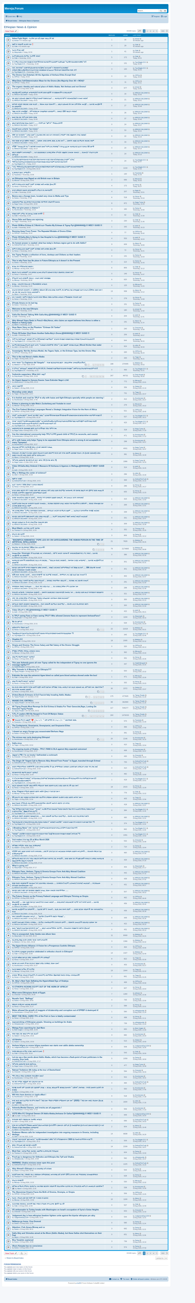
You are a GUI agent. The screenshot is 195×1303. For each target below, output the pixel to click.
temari (16, 40)
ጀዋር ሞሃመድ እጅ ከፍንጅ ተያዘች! (24, 1145)
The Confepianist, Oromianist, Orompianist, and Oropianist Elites (41, 726)
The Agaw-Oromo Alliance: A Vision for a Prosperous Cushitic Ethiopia (43, 946)
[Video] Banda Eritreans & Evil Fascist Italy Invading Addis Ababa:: (41, 695)
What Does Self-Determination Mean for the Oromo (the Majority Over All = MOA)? (48, 81)
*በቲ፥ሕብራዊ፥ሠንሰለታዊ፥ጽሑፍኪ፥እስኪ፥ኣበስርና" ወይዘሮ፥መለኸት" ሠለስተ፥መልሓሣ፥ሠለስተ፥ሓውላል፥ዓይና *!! (53, 822)
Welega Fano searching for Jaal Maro (28, 1028)
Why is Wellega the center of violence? (29, 473)
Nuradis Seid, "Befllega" (23, 998)
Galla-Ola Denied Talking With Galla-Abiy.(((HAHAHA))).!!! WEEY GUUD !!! (44, 315)
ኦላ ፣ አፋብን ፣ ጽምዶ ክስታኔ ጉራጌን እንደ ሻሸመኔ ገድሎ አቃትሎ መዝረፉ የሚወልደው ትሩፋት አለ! (47, 297)
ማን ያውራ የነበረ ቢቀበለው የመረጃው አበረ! (27, 1076)
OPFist (16, 77)
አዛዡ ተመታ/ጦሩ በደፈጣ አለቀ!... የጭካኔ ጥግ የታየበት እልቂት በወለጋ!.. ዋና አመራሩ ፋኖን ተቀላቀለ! (48, 498)
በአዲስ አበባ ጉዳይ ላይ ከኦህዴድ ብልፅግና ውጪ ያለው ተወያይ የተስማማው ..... (40, 890)
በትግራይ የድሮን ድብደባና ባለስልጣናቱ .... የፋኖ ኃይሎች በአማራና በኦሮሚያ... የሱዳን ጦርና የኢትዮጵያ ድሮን (50, 816)
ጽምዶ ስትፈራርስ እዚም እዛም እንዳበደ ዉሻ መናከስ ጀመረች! (34, 184)
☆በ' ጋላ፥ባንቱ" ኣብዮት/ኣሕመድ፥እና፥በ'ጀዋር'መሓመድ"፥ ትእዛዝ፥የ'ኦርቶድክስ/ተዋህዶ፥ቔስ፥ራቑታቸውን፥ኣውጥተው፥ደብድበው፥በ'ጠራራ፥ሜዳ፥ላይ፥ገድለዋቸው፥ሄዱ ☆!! (44, 69)
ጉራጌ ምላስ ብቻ (18, 50)
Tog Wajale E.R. (19, 64)
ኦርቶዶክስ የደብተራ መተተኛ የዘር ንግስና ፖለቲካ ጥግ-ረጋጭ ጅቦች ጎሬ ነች (38, 1204)
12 (97, 376)
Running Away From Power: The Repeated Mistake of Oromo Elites (41, 231)
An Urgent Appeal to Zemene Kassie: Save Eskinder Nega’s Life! (40, 380)
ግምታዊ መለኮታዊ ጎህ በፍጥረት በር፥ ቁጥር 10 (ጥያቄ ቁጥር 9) (34, 460)
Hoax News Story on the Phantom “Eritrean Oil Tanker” (36, 327)
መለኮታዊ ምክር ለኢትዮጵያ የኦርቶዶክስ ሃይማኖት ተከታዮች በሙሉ (36, 202)
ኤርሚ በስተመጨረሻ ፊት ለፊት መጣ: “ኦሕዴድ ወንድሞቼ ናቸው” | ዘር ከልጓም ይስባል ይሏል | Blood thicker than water (56, 345)
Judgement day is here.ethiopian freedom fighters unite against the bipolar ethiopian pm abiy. (53, 1215)
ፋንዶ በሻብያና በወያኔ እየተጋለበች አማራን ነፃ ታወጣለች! (32, 190)
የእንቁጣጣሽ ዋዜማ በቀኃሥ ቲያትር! (25, 772)
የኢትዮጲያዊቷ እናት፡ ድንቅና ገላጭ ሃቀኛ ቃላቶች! (29, 940)
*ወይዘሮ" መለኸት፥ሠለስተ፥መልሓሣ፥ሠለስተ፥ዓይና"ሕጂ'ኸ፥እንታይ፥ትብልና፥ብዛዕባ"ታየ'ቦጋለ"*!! (46, 834)
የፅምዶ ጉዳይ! (17, 479)
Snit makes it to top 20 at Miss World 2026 (30, 840)
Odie (16, 46)
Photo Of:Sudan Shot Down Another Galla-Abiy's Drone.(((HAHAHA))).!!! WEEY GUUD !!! (50, 333)
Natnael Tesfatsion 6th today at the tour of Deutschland (36, 1070)
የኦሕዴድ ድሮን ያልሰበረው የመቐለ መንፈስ (27, 1119)
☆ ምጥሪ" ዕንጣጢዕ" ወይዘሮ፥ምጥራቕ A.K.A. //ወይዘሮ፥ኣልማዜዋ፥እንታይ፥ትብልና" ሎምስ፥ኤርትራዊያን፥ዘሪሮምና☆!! (55, 368)
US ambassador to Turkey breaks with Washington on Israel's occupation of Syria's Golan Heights (55, 1210)
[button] (139, 31)
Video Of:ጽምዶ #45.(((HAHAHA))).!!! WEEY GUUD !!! (34, 610)
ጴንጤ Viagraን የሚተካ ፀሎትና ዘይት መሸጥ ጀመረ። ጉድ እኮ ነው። (36, 791)
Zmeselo (17, 329)
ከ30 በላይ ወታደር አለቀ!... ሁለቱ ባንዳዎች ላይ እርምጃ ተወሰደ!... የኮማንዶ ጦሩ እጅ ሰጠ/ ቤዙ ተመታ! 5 (49, 575)
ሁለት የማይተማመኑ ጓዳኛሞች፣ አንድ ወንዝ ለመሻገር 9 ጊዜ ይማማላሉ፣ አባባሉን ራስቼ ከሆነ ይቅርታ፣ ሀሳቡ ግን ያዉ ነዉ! (55, 767)
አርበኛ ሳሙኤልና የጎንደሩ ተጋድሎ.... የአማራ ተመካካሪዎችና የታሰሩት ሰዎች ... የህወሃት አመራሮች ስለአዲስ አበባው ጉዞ (54, 922)
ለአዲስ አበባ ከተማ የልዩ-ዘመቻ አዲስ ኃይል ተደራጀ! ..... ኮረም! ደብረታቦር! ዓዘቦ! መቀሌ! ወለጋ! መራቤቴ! (49, 516)
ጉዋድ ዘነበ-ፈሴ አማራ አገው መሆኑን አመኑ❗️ (28, 1051)
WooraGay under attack (22, 392)
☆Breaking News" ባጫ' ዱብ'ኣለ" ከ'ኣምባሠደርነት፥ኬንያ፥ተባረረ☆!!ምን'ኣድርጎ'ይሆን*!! (44, 828)
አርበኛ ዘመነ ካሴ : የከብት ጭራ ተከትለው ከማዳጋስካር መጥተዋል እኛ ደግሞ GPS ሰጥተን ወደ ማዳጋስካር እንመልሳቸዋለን (55, 1174)
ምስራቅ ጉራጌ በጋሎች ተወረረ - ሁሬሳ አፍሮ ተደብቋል (31, 278)
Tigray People (19, 671)
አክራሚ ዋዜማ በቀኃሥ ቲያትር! (23, 657)
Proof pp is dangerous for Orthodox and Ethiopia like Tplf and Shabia (43, 1157)
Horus (16, 186)
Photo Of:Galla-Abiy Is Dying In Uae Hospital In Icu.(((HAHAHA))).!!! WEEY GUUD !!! (48, 237)
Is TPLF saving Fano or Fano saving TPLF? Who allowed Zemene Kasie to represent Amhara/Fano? (56, 616)
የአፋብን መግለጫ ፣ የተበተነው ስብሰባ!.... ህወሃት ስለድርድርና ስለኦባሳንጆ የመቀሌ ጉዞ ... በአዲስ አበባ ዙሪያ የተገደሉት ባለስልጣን (57, 592)
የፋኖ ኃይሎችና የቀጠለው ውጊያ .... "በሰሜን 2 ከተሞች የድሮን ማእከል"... (38, 916)
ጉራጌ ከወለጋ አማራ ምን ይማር (23, 969)
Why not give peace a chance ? (26, 208)
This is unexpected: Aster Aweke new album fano (34, 934)
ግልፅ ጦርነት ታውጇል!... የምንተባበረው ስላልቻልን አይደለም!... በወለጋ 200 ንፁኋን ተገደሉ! (44, 111)
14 (103, 376)
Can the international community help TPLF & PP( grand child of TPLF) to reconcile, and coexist (55, 434)
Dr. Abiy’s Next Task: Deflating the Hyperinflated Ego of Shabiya (40, 981)
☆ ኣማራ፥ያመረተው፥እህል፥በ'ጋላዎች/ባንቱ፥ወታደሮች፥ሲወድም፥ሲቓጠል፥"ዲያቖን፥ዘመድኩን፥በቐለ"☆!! (49, 62)
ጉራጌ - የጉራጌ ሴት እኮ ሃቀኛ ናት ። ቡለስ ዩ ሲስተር (30, 1198)
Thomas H (18, 530)
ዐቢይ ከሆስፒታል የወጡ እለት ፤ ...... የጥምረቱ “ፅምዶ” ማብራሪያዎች (37, 123)
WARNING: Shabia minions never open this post (33, 1163)
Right (137, 190)
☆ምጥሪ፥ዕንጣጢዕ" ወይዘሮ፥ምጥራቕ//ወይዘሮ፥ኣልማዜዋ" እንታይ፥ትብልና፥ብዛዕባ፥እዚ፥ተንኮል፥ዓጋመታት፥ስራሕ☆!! (53, 339)
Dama (16, 198)
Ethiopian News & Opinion (20, 27)
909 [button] (162, 31)
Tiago (16, 221)
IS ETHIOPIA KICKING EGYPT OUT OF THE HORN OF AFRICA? (40, 987)
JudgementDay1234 (21, 1047)
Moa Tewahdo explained (22, 1240)
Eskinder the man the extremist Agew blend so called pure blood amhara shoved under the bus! (54, 675)
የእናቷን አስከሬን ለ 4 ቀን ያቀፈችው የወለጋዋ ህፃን (30, 522)
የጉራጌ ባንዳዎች (18, 1180)
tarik (15, 227)
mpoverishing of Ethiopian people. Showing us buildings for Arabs (42, 1022)
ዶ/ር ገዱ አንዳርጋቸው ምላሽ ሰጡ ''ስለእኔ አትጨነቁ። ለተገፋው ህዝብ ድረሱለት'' (40, 598)
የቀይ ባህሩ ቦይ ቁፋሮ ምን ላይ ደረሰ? (25, 1034)
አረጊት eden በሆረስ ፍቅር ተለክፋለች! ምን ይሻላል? (31, 957)
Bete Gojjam (18, 1030)
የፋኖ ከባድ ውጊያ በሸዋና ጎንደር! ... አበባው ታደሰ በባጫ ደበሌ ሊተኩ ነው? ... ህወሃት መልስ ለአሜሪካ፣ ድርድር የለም (53, 141)
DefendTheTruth (20, 245)
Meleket (17, 364)
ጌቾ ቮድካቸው (17, 1040)
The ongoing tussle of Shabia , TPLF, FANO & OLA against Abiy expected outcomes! (49, 749)
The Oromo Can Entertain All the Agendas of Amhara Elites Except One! (44, 75)
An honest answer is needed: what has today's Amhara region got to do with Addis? (49, 243)
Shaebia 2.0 (17, 639)
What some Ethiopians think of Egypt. (29, 993)
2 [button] (147, 31)
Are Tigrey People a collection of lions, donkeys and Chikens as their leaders (46, 255)
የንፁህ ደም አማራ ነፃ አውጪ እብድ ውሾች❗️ (28, 214)
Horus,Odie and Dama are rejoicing (27, 219)
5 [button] (156, 31)
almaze (137, 993)
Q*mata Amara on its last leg (24, 303)
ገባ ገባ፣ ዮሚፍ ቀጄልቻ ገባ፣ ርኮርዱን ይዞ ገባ (27, 1082)
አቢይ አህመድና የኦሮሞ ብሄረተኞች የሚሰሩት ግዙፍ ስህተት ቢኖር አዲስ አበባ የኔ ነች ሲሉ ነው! (45, 785)
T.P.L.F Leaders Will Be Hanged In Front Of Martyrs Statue (37, 714)
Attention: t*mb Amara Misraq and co (28, 1227)
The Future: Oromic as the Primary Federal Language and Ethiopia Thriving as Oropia (50, 896)
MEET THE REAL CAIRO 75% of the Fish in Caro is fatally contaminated (44, 1016)
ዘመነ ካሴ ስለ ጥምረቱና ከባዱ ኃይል (24, 117)
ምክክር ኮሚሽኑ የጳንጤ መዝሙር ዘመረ (26, 651)
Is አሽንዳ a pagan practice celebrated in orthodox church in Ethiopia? (42, 952)
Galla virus (17, 743)
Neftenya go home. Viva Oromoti (26, 1221)
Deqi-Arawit (18, 376)
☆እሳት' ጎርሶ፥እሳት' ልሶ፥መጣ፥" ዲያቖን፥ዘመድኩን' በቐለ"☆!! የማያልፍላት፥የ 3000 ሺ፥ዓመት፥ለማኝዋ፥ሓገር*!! (52, 1139)
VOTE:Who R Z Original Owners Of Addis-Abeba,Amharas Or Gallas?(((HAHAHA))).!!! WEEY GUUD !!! (56, 1113)
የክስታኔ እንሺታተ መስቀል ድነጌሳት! (24, 1004)
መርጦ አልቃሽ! (17, 386)
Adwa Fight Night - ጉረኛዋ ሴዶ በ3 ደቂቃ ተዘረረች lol (33, 38)
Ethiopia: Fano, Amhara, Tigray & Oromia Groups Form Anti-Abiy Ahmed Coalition (48, 871)
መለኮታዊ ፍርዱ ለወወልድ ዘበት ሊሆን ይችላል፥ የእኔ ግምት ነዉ (34, 428)
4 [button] (153, 31)
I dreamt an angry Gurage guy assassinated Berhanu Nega (38, 731)
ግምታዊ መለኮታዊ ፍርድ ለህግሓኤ (24, 1064)
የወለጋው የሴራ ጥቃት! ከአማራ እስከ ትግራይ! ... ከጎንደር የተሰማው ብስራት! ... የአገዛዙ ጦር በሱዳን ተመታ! (50, 580)
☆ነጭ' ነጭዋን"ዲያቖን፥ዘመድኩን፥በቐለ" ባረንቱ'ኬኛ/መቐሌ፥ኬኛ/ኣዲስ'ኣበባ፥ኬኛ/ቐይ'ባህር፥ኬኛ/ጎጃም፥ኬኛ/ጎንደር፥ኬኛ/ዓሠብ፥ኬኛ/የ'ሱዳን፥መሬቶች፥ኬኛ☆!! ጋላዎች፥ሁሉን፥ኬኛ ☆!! (54, 422)
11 (94, 376)
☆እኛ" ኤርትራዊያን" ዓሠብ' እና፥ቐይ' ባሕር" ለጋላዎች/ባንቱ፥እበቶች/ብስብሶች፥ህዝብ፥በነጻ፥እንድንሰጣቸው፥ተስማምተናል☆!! (57, 415)
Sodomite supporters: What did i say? (29, 374)
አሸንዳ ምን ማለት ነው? (20, 627)
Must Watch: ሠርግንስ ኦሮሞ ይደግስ (26, 528)
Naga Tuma (18, 204)
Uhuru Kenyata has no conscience (27, 1246)
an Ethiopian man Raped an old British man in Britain (36, 178)
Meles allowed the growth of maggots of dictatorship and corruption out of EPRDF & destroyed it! (55, 1010)
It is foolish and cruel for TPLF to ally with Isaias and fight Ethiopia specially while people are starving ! (58, 398)
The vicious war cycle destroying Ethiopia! (31, 737)
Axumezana (18, 210)
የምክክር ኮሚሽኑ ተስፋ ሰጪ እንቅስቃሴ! (26, 845)
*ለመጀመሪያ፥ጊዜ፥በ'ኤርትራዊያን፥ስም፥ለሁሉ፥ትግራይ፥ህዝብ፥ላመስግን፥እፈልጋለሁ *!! (43, 633)
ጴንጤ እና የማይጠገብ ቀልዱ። (22, 266)
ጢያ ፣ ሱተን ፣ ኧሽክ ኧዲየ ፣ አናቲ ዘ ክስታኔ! (27, 484)
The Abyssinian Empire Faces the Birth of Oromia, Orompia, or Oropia (43, 1192)
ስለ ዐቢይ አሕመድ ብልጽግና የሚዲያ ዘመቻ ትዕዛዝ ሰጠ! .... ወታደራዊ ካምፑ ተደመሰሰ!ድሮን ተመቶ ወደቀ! (50, 98)
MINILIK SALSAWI (20, 94)
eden (16, 347)
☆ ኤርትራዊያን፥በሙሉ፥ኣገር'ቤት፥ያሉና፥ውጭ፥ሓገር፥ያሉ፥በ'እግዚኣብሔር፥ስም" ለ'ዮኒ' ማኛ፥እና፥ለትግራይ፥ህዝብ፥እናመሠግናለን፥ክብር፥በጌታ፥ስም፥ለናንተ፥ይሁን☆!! (43, 160)
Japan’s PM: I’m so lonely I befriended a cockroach (35, 755)
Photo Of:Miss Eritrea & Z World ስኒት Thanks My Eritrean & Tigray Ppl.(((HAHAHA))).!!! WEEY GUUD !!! (57, 225)
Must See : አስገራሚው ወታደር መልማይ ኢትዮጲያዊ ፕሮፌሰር (35, 1151)
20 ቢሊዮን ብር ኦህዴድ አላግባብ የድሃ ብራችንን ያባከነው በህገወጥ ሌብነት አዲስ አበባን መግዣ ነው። (47, 797)
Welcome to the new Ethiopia (25, 309)
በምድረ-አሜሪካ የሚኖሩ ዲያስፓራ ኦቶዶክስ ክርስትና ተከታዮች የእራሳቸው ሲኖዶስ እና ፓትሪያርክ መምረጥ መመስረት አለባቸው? (58, 1186)
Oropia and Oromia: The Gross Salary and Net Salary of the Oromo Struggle (45, 645)
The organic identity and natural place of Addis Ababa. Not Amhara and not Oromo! (49, 87)
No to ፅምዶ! (17, 622)
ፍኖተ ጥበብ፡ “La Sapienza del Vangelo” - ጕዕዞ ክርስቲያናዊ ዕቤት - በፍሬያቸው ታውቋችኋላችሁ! (48, 362)
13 (100, 376)
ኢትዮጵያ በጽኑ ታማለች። (21, 173)
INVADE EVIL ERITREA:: (23, 701)
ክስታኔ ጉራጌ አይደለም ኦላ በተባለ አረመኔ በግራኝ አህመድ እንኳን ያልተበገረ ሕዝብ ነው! (42, 272)
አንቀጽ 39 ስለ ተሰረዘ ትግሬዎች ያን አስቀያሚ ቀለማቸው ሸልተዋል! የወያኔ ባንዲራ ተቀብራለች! (46, 975)
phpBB (78, 1283)
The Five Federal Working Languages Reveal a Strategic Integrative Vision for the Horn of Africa (54, 409)
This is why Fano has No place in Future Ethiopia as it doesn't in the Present (46, 260)
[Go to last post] (141, 39)
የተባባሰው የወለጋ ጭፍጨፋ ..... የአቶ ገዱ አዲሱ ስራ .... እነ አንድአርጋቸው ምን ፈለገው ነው (45, 586)
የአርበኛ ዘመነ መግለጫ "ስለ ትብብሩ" (25, 129)
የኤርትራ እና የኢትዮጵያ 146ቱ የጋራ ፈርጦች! (28, 547)
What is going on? (20, 866)
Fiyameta (17, 175)
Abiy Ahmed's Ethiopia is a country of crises (32, 1169)
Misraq (16, 268)
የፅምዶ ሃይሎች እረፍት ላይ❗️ (23, 44)
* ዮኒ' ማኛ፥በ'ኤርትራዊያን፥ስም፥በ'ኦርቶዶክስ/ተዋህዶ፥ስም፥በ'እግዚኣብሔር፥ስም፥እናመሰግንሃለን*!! (47, 167)
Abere (137, 243)
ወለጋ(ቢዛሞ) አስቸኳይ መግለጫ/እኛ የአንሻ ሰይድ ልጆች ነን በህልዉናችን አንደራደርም (42, 92)
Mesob (16, 180)
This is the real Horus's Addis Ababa (28, 357)
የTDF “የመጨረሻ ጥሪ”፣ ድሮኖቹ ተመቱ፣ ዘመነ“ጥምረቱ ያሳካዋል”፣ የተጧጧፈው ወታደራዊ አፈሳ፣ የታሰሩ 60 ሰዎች (53, 146)
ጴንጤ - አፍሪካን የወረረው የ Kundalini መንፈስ (29, 284)
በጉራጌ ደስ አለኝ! (18, 534)
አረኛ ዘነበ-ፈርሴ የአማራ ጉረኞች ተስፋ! (26, 56)
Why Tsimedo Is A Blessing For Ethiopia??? (31, 669)
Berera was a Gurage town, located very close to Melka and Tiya (40, 196)
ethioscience (18, 382)
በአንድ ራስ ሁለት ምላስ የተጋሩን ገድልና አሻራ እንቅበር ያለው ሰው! (35, 963)
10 (103, 365)
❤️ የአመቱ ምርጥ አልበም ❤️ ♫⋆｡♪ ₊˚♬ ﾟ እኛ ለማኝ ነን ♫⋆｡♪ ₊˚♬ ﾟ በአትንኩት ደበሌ (44, 720)
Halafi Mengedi (19, 667)
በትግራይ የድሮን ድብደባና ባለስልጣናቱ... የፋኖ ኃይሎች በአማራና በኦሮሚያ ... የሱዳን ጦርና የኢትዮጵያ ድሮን (50, 604)
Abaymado (18, 52)
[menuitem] (19, 16)
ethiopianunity (139, 1010)
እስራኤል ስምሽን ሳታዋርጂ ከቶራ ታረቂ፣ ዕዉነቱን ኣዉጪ (32, 447)
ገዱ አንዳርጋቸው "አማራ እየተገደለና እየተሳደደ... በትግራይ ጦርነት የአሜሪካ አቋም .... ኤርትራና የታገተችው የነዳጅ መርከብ (55, 511)
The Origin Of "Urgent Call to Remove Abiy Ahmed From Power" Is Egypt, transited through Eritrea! (56, 761)
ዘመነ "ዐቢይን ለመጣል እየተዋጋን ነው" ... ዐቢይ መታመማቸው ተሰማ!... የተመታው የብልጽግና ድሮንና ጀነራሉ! (51, 928)
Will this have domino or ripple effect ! (29, 1095)
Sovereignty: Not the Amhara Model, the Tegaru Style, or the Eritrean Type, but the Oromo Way (54, 351)
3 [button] (150, 31)
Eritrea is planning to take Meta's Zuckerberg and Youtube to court (41, 404)
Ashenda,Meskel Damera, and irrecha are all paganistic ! (37, 1108)
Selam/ (16, 388)
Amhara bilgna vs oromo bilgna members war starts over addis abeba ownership (48, 1045)
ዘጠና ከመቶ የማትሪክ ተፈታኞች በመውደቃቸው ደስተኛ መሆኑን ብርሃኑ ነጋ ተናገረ (41, 803)
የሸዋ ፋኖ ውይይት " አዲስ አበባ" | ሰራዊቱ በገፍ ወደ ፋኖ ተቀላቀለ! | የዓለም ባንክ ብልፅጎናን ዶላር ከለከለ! (49, 135)
